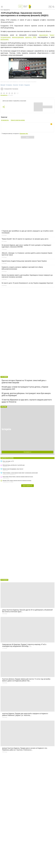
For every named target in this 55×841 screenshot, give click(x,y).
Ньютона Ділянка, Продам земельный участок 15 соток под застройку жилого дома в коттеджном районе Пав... (26, 680)
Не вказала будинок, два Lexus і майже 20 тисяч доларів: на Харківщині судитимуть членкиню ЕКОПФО (26, 246)
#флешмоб (3, 85)
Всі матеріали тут (27, 452)
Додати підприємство (27, 485)
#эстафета (21, 85)
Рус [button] (50, 6)
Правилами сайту (24, 133)
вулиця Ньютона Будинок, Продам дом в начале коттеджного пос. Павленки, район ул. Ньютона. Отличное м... (25, 749)
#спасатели (15, 85)
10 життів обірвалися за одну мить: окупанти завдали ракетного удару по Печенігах (27, 401)
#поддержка (27, 85)
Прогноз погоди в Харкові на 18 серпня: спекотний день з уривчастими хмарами (24, 381)
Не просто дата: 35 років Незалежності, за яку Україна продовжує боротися (27, 283)
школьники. (5, 39)
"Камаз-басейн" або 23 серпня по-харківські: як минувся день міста (25, 239)
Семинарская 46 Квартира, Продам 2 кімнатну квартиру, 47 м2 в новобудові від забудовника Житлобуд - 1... (24, 645)
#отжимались (9, 85)
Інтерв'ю (6, 429)
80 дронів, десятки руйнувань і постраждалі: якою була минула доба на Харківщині (26, 394)
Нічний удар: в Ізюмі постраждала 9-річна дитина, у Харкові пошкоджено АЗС (25, 388)
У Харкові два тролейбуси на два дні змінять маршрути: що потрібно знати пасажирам (27, 232)
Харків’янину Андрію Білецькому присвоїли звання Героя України (24, 261)
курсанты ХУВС (30, 37)
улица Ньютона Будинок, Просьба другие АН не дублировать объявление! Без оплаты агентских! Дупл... (27, 611)
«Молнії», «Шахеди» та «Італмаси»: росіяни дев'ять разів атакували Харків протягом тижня (27, 254)
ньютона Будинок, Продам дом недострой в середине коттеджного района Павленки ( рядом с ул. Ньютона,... (25, 714)
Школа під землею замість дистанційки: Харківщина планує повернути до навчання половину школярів (27, 276)
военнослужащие (18, 37)
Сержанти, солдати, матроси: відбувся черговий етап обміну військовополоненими (22, 268)
